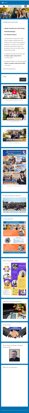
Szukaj (4, 76)
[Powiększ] (24, 151)
